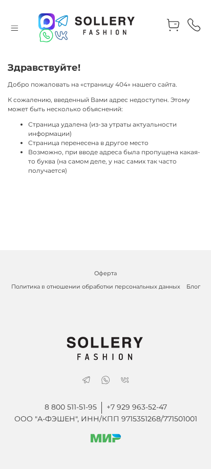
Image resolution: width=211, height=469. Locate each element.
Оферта (105, 273)
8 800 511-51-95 (71, 407)
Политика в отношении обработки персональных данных (95, 286)
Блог (193, 286)
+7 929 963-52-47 (137, 407)
